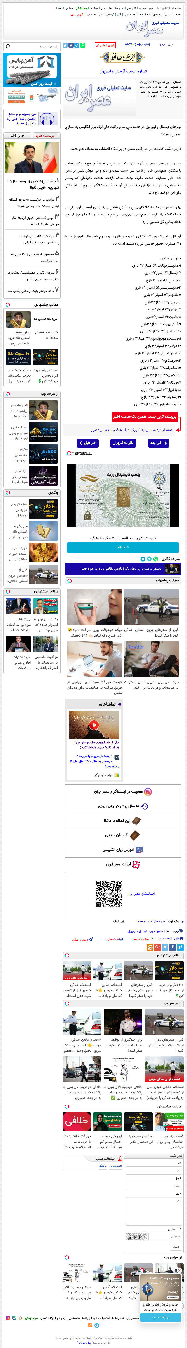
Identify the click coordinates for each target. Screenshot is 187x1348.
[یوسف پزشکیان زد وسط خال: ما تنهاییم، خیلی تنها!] (32, 158)
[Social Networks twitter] (149, 559)
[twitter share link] (65, 45)
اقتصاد (58, 8)
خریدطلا (123, 547)
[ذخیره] (134, 45)
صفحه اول (176, 8)
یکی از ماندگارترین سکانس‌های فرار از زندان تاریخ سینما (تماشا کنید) (96, 745)
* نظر (178, 1194)
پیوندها (86, 1318)
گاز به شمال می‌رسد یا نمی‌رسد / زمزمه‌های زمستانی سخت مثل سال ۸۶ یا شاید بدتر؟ (94, 761)
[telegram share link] (76, 45)
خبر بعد (156, 443)
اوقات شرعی (106, 8)
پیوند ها (94, 8)
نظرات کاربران (123, 443)
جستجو (142, 8)
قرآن (119, 15)
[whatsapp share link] (82, 45)
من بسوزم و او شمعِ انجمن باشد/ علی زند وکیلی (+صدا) (21, 119)
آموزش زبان (77, 15)
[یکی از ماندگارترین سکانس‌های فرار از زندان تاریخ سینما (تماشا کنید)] (94, 725)
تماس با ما (162, 8)
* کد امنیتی (174, 1229)
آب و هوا (119, 8)
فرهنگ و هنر (144, 15)
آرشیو (151, 8)
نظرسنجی (131, 8)
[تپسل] (69, 453)
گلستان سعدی (116, 835)
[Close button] (179, 1270)
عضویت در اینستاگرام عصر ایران (118, 792)
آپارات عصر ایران (118, 864)
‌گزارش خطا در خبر (105, 45)
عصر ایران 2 (90, 15)
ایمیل (178, 1178)
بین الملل (157, 15)
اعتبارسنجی (116, 1166)
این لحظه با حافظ (117, 821)
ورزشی (168, 15)
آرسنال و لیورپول (137, 931)
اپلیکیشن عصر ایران (141, 894)
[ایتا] (150, 947)
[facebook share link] (71, 45)
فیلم (101, 15)
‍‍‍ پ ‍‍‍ (144, 44)
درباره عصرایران (135, 1318)
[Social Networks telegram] (143, 559)
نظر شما (176, 1156)
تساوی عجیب (157, 931)
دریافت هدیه (160, 1317)
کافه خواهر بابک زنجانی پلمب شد (30, 291)
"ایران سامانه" (85, 1343)
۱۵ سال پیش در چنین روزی (119, 806)
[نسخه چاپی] (127, 45)
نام (179, 1163)
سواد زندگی (81, 8)
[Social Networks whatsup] (155, 559)
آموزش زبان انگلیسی (118, 850)
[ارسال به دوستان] (130, 45)
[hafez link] (123, 57)
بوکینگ (103, 1166)
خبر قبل (90, 443)
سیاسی (69, 8)
